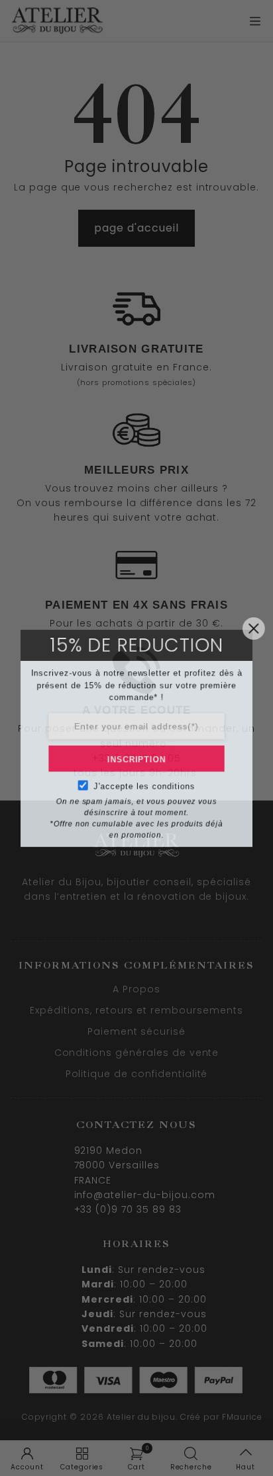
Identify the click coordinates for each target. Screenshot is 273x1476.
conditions (174, 789)
